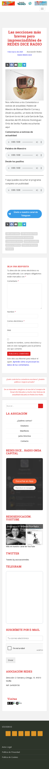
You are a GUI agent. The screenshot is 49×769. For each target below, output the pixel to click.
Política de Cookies (10, 757)
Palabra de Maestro (29, 245)
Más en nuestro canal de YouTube (20, 546)
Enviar (10, 660)
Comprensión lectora (14, 241)
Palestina (9, 249)
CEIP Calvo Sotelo (12, 234)
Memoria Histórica (13, 245)
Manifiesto (24, 431)
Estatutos (25, 426)
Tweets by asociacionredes (17, 559)
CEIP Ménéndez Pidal (29, 234)
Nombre (11, 312)
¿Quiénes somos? (24, 420)
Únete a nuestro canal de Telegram (26, 214)
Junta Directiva (24, 436)
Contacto (24, 441)
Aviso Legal (7, 747)
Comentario (13, 281)
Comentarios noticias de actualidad (19, 237)
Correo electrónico (16, 321)
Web (9, 330)
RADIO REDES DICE (25, 55)
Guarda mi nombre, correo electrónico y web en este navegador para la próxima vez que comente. (24, 345)
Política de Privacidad (11, 752)
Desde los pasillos (31, 241)
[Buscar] (40, 406)
